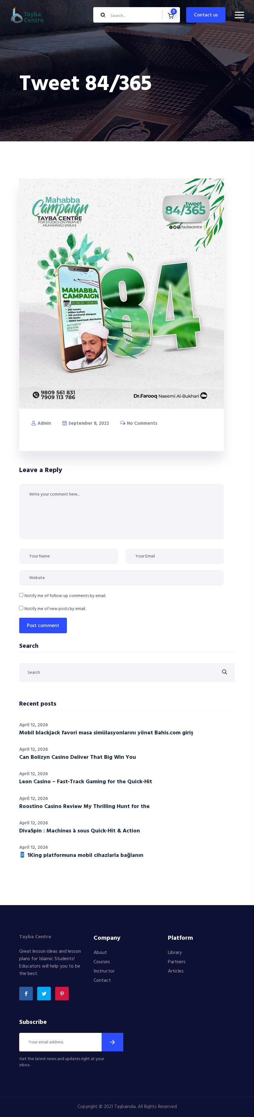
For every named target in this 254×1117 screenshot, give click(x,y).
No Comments (141, 423)
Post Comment (43, 626)
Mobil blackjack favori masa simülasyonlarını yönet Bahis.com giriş (106, 732)
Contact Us (206, 15)
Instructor (104, 971)
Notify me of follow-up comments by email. (65, 595)
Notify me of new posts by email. (55, 608)
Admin (43, 423)
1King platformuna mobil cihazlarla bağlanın (84, 855)
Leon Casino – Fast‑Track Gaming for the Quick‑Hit (85, 781)
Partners (177, 962)
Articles (176, 971)
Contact (102, 981)
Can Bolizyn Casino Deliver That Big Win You (77, 757)
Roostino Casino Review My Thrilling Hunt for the (84, 806)
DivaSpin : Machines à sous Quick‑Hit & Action (79, 831)
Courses (102, 962)
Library (175, 953)
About (100, 953)
